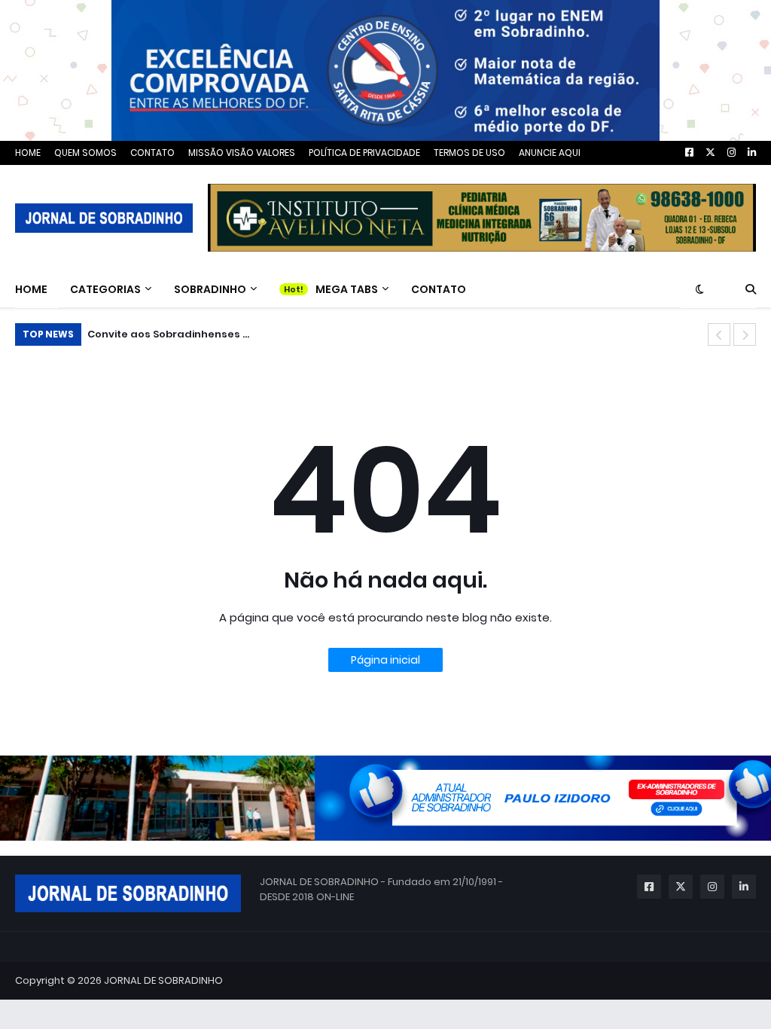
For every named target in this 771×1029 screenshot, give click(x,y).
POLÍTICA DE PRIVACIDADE (364, 152)
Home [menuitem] (31, 289)
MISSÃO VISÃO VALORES (241, 152)
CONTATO (152, 152)
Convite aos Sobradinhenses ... (168, 334)
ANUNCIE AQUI (550, 152)
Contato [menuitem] (438, 289)
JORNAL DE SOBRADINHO (163, 980)
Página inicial (385, 659)
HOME (28, 152)
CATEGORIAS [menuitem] (105, 289)
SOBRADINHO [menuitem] (210, 289)
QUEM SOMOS (85, 152)
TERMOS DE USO (469, 152)
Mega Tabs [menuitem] (346, 289)
